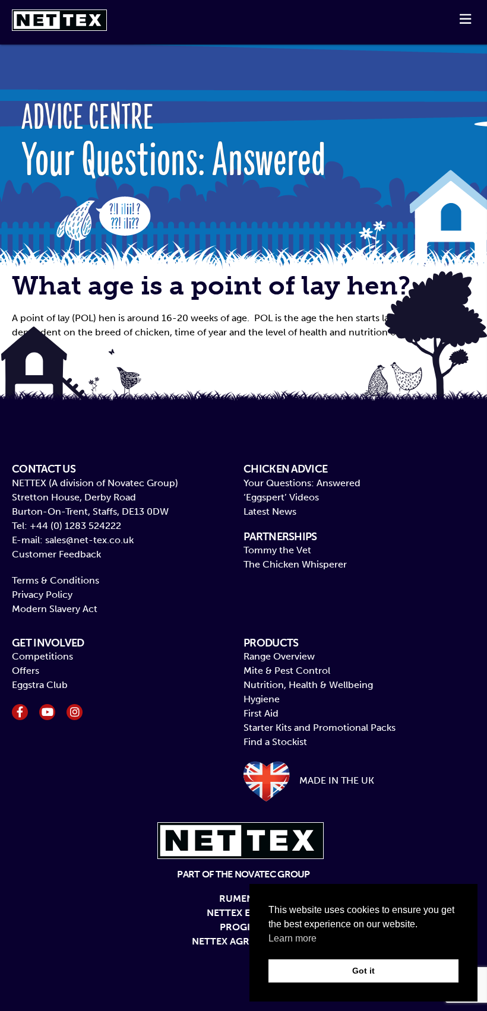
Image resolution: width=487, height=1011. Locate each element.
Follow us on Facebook (20, 712)
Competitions (42, 656)
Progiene (244, 927)
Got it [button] (363, 970)
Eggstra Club (40, 684)
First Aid (261, 713)
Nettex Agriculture (244, 941)
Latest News (270, 511)
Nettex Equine (243, 912)
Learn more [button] (292, 938)
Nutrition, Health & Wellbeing (308, 684)
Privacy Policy (42, 594)
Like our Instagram (75, 712)
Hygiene (262, 699)
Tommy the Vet (277, 550)
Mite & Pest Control (287, 670)
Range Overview (279, 656)
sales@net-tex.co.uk (89, 540)
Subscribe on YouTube (47, 712)
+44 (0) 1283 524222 (75, 525)
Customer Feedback (56, 554)
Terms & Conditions (55, 580)
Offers (25, 670)
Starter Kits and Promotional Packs (320, 727)
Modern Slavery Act (54, 608)
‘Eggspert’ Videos (281, 497)
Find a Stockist (275, 741)
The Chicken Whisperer (295, 564)
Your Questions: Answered (302, 483)
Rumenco (243, 898)
